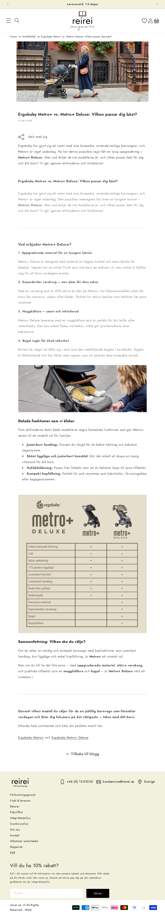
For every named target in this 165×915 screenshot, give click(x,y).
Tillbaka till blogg (85, 753)
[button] (8, 20)
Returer (14, 806)
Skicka (98, 893)
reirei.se (15, 905)
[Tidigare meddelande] (7, 4)
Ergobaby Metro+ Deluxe (70, 737)
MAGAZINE (29, 36)
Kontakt (14, 835)
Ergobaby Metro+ (31, 737)
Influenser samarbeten (24, 841)
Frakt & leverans (20, 801)
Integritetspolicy (20, 818)
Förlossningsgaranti (23, 795)
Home (13, 36)
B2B (12, 853)
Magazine (16, 847)
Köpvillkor (16, 812)
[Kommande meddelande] (157, 4)
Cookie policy (19, 824)
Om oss (15, 830)
